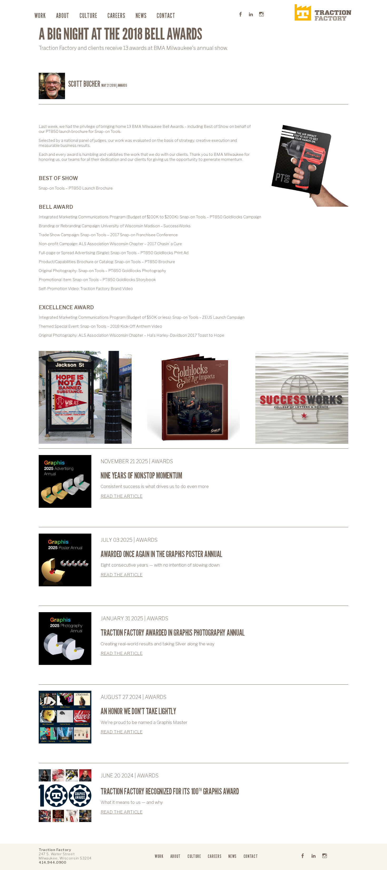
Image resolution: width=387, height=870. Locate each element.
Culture (88, 16)
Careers (116, 16)
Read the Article (121, 496)
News (141, 16)
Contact (166, 16)
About (63, 16)
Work (40, 16)
